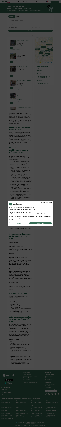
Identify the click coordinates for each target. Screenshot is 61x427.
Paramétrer (19, 223)
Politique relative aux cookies (37, 218)
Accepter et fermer (40, 223)
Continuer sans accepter (46, 202)
